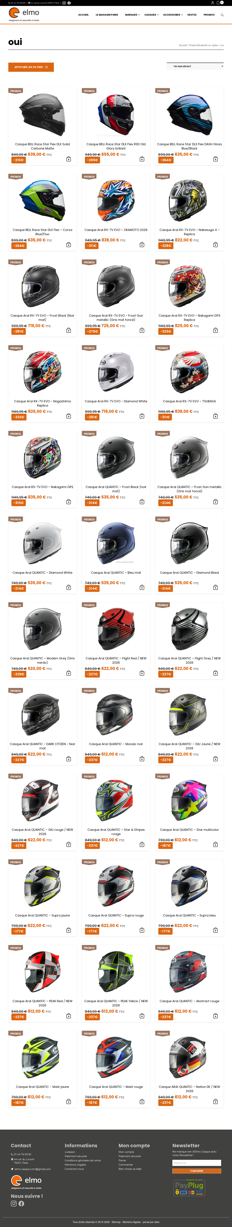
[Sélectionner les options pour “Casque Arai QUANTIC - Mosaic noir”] (142, 758)
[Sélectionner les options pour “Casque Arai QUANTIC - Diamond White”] (69, 587)
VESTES (192, 14)
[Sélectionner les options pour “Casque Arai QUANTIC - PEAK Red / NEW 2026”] (69, 1015)
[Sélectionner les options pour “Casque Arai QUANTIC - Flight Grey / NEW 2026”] (215, 673)
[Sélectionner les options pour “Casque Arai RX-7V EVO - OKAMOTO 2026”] (142, 244)
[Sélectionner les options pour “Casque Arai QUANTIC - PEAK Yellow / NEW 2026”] (142, 1015)
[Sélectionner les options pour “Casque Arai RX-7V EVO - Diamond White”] (142, 416)
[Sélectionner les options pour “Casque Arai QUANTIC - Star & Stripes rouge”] (142, 844)
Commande (126, 1164)
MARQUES (131, 14)
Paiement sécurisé (76, 1156)
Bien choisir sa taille (130, 1168)
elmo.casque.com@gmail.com (32, 1169)
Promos (209, 14)
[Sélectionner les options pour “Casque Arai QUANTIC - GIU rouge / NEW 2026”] (69, 844)
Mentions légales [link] (132, 1222)
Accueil (183, 45)
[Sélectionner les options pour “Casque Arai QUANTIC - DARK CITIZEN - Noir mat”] (69, 758)
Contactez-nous (74, 1168)
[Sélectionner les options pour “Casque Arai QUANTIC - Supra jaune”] (69, 930)
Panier (122, 1160)
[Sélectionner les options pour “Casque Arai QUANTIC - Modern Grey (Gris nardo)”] (69, 673)
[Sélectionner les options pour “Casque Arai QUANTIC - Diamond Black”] (215, 587)
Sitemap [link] (116, 1222)
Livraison (70, 1152)
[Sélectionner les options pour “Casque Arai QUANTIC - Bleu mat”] (142, 587)
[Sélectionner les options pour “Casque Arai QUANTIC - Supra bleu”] (215, 930)
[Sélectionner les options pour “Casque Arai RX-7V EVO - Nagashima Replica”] (69, 416)
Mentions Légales (75, 1164)
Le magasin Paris (107, 14)
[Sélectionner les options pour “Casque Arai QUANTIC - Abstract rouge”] (215, 1015)
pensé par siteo (151, 1222)
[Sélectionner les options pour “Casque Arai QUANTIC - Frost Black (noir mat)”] (142, 501)
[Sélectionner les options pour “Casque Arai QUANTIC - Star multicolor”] (215, 844)
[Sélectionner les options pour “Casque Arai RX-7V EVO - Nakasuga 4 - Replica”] (215, 244)
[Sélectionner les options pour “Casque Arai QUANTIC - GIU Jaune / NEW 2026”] (215, 758)
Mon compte (126, 1152)
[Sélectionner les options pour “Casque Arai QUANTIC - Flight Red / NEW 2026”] (142, 673)
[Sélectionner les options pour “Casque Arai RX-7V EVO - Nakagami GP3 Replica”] (215, 330)
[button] (220, 2)
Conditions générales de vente (83, 1160)
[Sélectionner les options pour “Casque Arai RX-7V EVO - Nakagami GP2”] (69, 501)
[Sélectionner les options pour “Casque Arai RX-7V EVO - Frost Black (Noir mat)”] (69, 330)
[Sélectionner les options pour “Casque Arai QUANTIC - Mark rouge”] (142, 1101)
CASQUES (150, 14)
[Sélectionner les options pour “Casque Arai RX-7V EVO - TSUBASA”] (215, 416)
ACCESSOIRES (171, 14)
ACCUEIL (83, 14)
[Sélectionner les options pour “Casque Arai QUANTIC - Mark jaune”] (69, 1101)
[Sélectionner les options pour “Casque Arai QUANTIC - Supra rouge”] (142, 930)
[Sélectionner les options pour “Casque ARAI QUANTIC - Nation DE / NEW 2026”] (215, 1101)
